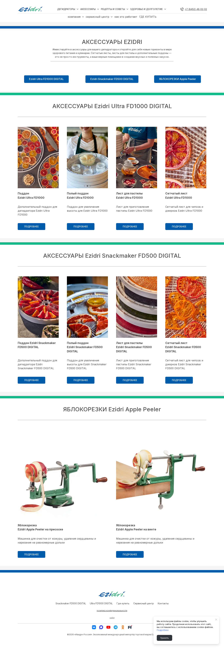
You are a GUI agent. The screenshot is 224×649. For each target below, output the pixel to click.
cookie (112, 618)
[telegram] (116, 627)
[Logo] (30, 9)
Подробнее (163, 630)
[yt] (108, 627)
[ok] (123, 627)
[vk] (94, 627)
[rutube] (130, 627)
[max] (101, 627)
